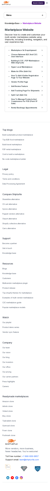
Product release (8, 288)
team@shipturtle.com (29, 459)
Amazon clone (8, 401)
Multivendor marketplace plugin (15, 283)
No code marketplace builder (14, 159)
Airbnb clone (7, 406)
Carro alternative (9, 228)
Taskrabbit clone (9, 421)
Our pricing (6, 372)
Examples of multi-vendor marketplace (17, 298)
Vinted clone (7, 411)
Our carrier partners (10, 377)
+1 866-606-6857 (30, 456)
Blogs (4, 269)
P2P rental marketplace (11, 149)
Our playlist (6, 322)
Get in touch (7, 248)
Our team (6, 348)
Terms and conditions (11, 179)
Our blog (5, 357)
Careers (5, 386)
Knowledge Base (12, 23)
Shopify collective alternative (14, 223)
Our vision (6, 352)
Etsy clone (6, 416)
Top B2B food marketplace (13, 140)
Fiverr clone (7, 430)
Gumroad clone (8, 426)
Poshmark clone (8, 435)
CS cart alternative (9, 204)
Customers (6, 278)
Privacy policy (8, 174)
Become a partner (9, 243)
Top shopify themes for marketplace (17, 293)
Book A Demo (38, 3)
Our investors (7, 362)
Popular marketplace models (13, 307)
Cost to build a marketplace (13, 154)
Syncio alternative (9, 209)
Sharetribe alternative (11, 199)
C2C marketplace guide (11, 302)
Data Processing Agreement (13, 184)
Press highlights (8, 381)
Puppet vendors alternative (13, 214)
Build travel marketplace (12, 144)
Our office (6, 367)
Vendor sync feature (10, 332)
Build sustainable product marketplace (17, 135)
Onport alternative (9, 219)
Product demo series (10, 327)
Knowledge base (9, 253)
